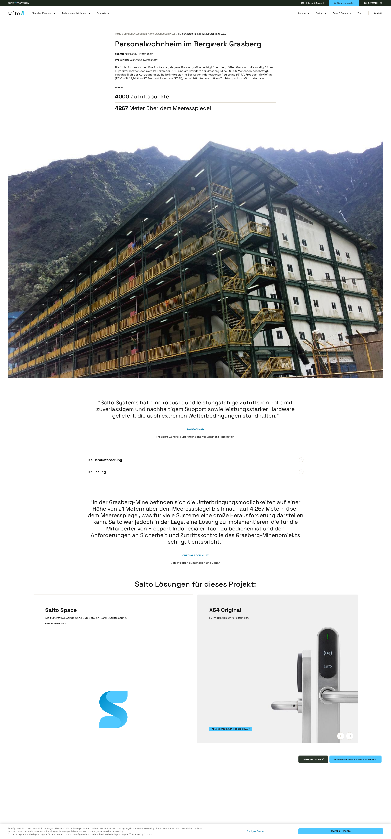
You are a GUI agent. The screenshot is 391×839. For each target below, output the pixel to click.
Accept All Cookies (341, 831)
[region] (195, 831)
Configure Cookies (255, 831)
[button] (340, 736)
